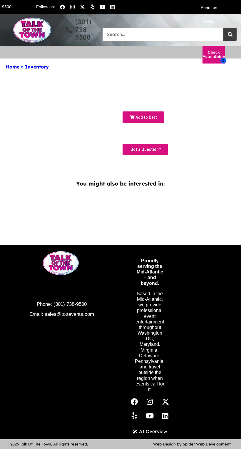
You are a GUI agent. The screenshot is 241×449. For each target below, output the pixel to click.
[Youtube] (102, 7)
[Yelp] (92, 7)
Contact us (209, 34)
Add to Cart (146, 117)
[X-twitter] (82, 7)
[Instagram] (72, 7)
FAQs (209, 21)
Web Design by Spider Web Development (192, 444)
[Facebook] (62, 7)
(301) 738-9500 (70, 304)
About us (209, 7)
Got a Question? (145, 149)
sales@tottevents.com (69, 314)
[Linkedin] (112, 7)
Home (12, 67)
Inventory (37, 67)
